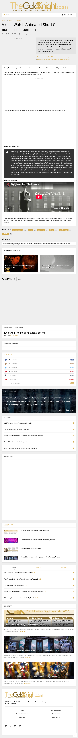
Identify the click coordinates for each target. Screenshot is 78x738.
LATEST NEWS (9, 525)
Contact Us (56, 717)
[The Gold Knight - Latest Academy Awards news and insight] (39, 10)
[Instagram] (10, 725)
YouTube (18, 20)
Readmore (23, 631)
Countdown (56, 714)
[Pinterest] (20, 725)
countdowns (14, 335)
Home (4, 20)
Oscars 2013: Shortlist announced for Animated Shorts (53, 59)
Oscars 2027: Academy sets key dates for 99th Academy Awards (40, 557)
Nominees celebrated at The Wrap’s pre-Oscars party (53, 57)
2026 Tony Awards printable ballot (31, 548)
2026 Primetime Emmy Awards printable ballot (35, 530)
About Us (22, 717)
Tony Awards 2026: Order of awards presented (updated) (38, 539)
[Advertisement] (16, 51)
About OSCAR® (56, 710)
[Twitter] (15, 725)
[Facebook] (6, 725)
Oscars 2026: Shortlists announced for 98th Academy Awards (31, 677)
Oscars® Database (22, 714)
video (10, 20)
